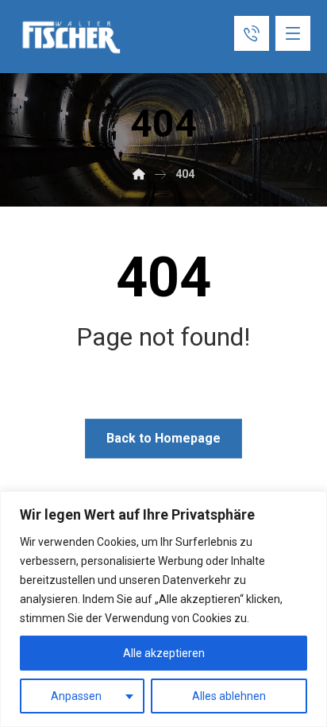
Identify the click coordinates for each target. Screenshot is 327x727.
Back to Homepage (163, 438)
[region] (163, 609)
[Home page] (139, 174)
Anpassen (76, 696)
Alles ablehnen (229, 696)
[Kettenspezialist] (72, 37)
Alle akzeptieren (164, 653)
